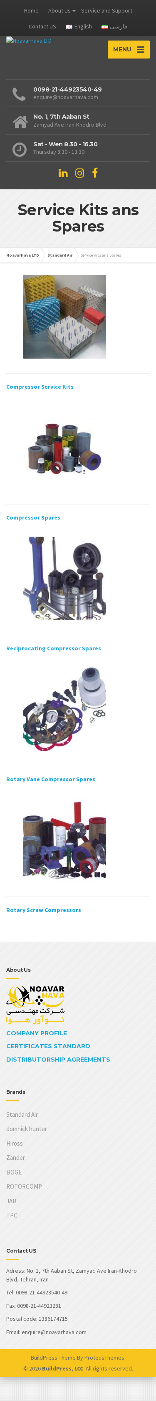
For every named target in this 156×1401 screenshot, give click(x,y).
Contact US (42, 26)
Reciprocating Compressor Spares (53, 648)
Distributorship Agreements (58, 1059)
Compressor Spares (33, 517)
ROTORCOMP (24, 1186)
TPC (11, 1215)
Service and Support (106, 10)
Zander (15, 1158)
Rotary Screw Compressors (43, 910)
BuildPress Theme (53, 1357)
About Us (59, 10)
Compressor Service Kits (40, 386)
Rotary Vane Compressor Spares (50, 779)
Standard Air (22, 1114)
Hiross (14, 1143)
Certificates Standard (48, 1046)
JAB (11, 1201)
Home (31, 10)
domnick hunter (26, 1129)
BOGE (14, 1172)
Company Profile (36, 1033)
